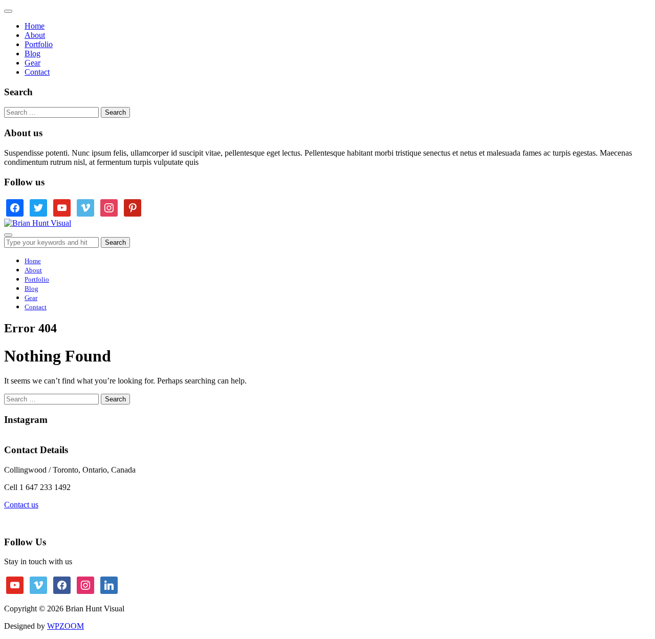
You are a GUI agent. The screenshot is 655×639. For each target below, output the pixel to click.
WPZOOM (65, 626)
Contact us (21, 504)
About (35, 35)
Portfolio (39, 44)
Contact (37, 72)
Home (35, 26)
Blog (32, 53)
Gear (32, 62)
